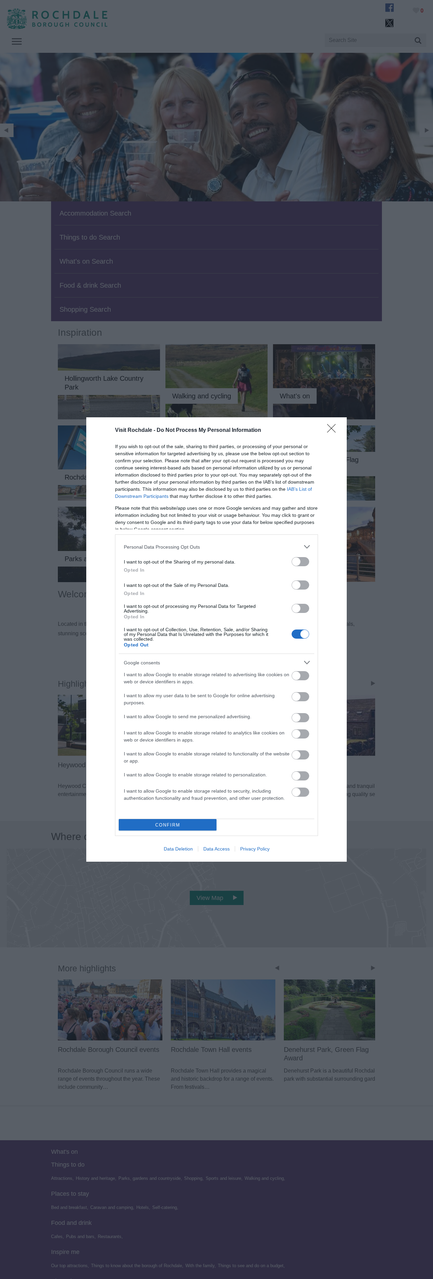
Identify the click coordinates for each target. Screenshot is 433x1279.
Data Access (216, 849)
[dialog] (216, 639)
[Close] (333, 430)
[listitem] (216, 546)
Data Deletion (178, 849)
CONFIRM (167, 825)
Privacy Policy (255, 849)
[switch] (300, 561)
